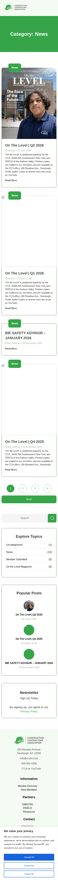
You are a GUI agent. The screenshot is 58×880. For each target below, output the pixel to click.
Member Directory (27, 786)
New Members (29, 789)
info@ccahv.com (29, 758)
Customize (29, 865)
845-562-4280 (29, 763)
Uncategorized (14, 544)
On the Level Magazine (19, 566)
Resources (29, 811)
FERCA (27, 808)
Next (29, 499)
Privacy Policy (29, 711)
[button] (52, 8)
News (9, 552)
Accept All (29, 857)
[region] (29, 853)
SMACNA (27, 804)
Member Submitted (16, 559)
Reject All (29, 874)
